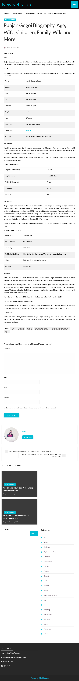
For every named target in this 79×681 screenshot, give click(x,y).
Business (47, 547)
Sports (46, 624)
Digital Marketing (50, 552)
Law (45, 600)
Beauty (46, 542)
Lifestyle (47, 605)
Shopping (47, 610)
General (46, 585)
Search (7, 529)
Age (13, 328)
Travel (46, 634)
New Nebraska (16, 4)
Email (6, 387)
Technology (48, 629)
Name (6, 377)
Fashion (46, 566)
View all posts (27, 437)
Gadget (46, 576)
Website (6, 397)
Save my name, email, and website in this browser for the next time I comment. (31, 408)
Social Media (48, 614)
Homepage (7, 13)
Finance (46, 571)
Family (29, 328)
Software (47, 619)
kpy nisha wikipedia (41, 328)
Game (46, 581)
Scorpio (28, 130)
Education (47, 557)
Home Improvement (50, 595)
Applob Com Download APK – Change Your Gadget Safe (18, 489)
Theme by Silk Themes (40, 678)
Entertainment (17, 13)
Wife (6, 331)
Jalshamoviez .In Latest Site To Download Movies (16, 517)
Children (21, 328)
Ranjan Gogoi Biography (60, 328)
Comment (7, 348)
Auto (45, 537)
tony (8, 47)
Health (46, 590)
